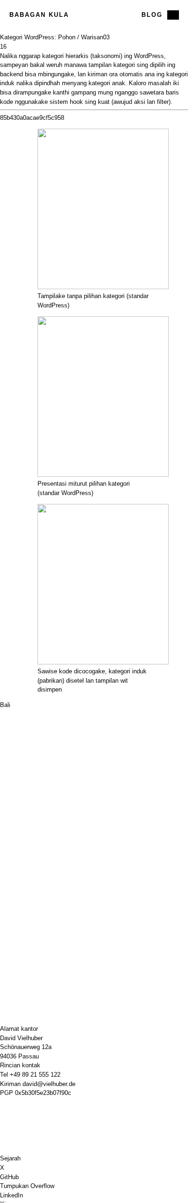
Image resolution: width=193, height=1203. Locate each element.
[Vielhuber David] (94, 15)
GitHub (9, 1177)
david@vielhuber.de (48, 1083)
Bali (5, 704)
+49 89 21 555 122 (35, 1074)
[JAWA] (173, 15)
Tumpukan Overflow (27, 1185)
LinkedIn (11, 1195)
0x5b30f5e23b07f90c (43, 1092)
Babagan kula (39, 14)
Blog (152, 14)
